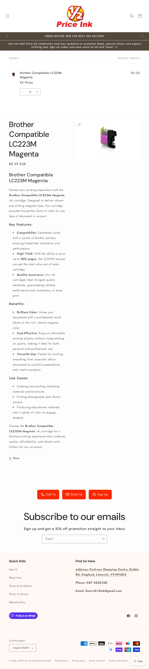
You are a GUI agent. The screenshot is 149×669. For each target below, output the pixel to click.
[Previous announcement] (7, 36)
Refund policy (17, 602)
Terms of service (19, 594)
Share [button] (16, 458)
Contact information (118, 660)
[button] (8, 16)
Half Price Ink (24, 660)
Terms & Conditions (20, 586)
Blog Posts (15, 577)
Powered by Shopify (41, 660)
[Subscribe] (103, 539)
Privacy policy (78, 660)
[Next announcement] (142, 36)
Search (13, 569)
